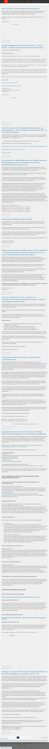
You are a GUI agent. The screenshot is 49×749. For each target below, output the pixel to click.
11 (20, 737)
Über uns (33, 1)
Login (45, 1)
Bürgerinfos (39, 1)
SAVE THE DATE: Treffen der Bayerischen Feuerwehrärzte (20, 8)
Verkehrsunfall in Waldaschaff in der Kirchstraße (17, 219)
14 (27, 737)
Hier (17, 496)
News (6, 1)
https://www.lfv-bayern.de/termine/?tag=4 (17, 149)
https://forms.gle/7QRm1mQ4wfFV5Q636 (9, 82)
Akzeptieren (3, 747)
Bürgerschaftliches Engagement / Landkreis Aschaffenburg (14, 446)
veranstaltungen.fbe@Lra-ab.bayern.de (10, 495)
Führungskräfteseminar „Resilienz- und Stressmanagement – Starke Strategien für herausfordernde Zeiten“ (24, 146)
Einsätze (10, 1)
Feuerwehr (27, 1)
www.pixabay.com (33, 632)
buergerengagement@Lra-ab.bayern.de (13, 461)
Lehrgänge (21, 1)
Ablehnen (9, 747)
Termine (15, 1)
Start (2, 1)
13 (25, 737)
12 (22, 737)
